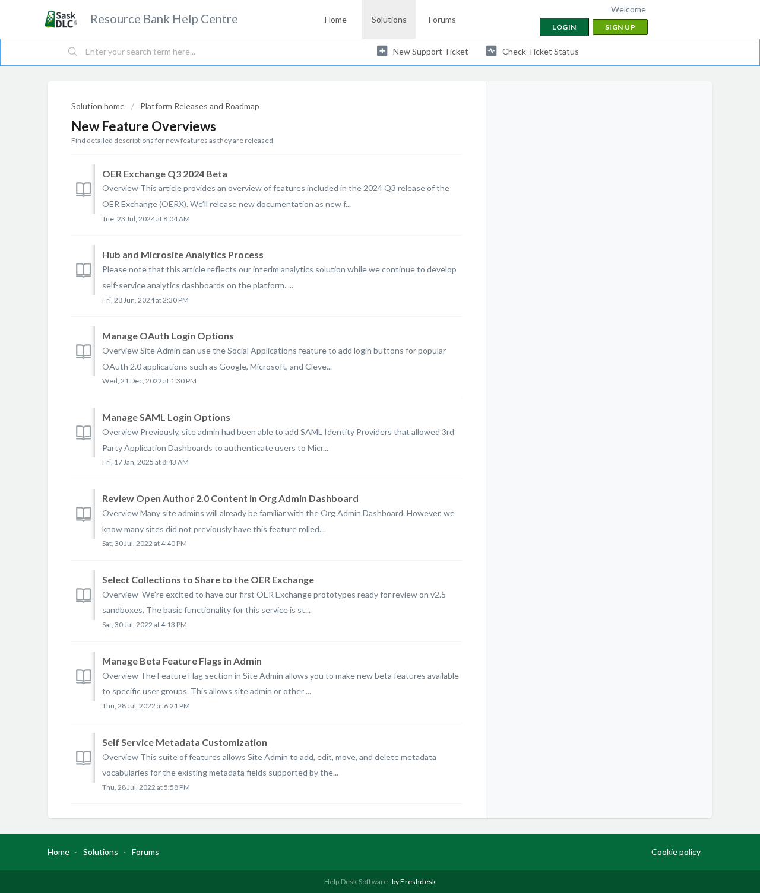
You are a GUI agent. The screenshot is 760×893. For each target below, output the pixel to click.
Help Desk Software (357, 881)
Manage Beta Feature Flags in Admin (182, 660)
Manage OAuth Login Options (168, 335)
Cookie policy (676, 852)
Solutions (389, 19)
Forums (442, 19)
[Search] (73, 52)
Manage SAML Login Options (166, 416)
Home (336, 19)
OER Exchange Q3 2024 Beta (164, 173)
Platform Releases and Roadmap (199, 106)
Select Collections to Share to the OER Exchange (208, 579)
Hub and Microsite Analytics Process (183, 254)
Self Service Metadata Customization (184, 742)
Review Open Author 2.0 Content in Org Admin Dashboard (230, 498)
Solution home (98, 106)
